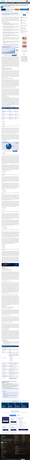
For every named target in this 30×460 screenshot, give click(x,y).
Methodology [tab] (12, 9)
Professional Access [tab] (13, 420)
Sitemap (23, 442)
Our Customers (23, 439)
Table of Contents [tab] (8, 9)
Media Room (23, 438)
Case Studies (15, 443)
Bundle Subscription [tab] (12, 415)
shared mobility (14, 215)
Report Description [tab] (3, 9)
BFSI (1, 449)
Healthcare (2, 454)
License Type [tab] (18, 415)
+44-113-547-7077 (17, 451)
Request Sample (14, 55)
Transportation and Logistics (3, 457)
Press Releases (15, 442)
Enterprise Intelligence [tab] (13, 427)
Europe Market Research (16, 438)
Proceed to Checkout (23, 429)
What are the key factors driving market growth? (7, 387)
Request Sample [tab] (17, 9)
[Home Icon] (7, 1)
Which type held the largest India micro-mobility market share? (9, 386)
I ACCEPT (22, 459)
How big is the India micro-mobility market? (7, 383)
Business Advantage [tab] (5, 427)
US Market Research (16, 439)
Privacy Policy (18, 459)
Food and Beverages (3, 453)
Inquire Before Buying (24, 25)
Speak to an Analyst (24, 20)
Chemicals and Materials (3, 450)
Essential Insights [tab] (5, 419)
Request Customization (24, 17)
